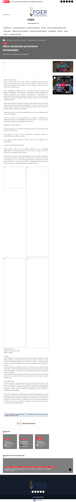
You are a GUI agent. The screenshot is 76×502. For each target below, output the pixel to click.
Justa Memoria (52, 466)
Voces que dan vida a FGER (15, 34)
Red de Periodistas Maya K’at (19, 27)
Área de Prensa (30, 423)
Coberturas (23, 466)
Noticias (5, 43)
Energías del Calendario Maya (33, 27)
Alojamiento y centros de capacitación (20, 31)
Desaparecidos (39, 466)
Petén (38, 40)
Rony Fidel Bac (43, 40)
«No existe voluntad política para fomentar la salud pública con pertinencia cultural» (15, 415)
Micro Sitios (59, 31)
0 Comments (23, 40)
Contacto (6, 34)
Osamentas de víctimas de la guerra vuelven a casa (37, 415)
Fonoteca (66, 31)
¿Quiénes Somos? (8, 27)
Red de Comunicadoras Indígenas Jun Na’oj (56, 27)
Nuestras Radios (7, 31)
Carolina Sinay (26, 445)
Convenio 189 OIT (31, 466)
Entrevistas (40, 437)
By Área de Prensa (9, 40)
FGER (31, 19)
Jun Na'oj (46, 466)
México (34, 40)
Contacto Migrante (52, 31)
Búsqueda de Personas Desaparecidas (38, 31)
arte (28, 40)
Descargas (43, 27)
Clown (31, 40)
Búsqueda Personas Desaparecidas (12, 466)
